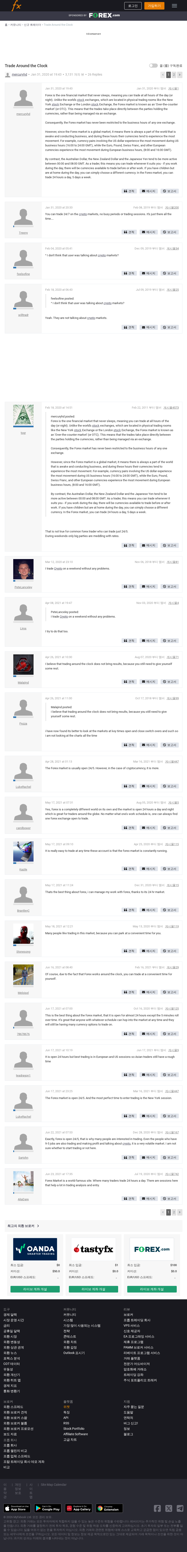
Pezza (23, 723)
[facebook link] (157, 1508)
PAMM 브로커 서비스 (138, 1347)
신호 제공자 (132, 1331)
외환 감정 (70, 1347)
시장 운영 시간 (13, 1320)
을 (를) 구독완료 (171, 65)
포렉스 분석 (11, 1358)
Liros (23, 628)
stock (80, 100)
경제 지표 (10, 1385)
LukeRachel (23, 787)
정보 (127, 1428)
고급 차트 (70, 1439)
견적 (131, 191)
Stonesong (23, 951)
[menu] (174, 5)
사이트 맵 (31, 1491)
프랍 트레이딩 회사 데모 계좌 (23, 1461)
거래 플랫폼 (132, 1358)
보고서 (171, 191)
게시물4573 (171, 407)
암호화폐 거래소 (135, 1369)
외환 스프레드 (13, 1407)
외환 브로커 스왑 (15, 1418)
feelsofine (23, 274)
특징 (66, 1412)
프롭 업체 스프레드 (16, 1456)
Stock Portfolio (73, 1428)
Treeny (23, 232)
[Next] (179, 75)
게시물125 (172, 1008)
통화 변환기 (11, 1391)
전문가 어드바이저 (137, 1364)
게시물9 (173, 1050)
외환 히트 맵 (12, 1380)
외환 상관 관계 (13, 1347)
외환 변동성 (11, 1342)
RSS (66, 1423)
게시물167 (172, 1132)
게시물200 (172, 207)
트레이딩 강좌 (133, 1374)
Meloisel (23, 993)
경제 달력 (10, 1314)
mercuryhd (19, 74)
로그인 (133, 6)
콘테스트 (69, 1336)
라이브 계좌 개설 (35, 1289)
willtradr (23, 315)
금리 (6, 1325)
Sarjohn (23, 1157)
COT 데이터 (11, 1364)
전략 (66, 1331)
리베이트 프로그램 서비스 (142, 1353)
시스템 (68, 1320)
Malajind (23, 682)
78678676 (23, 1034)
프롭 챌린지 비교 (15, 1451)
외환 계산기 (11, 1374)
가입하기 (154, 6)
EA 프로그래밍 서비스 (139, 1336)
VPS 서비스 (132, 1325)
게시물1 (173, 88)
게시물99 (173, 698)
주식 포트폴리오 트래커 (140, 1380)
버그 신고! (131, 1423)
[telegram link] (180, 1508)
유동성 (8, 1369)
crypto (83, 214)
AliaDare (23, 1199)
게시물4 (173, 603)
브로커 (128, 1314)
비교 (6, 1467)
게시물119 (172, 926)
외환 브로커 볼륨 (15, 1423)
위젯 (66, 1407)
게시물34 (173, 248)
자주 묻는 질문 (134, 1407)
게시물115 (172, 844)
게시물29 (173, 967)
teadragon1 (23, 1075)
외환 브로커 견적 (15, 1412)
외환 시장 (10, 1336)
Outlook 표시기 (74, 1353)
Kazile (23, 869)
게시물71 (173, 657)
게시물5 (173, 802)
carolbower (23, 828)
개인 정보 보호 (18, 1489)
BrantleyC (23, 910)
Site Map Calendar (54, 1484)
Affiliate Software (75, 1434)
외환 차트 (70, 1342)
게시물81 (173, 562)
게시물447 (172, 761)
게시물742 (172, 1174)
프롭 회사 (10, 1445)
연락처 (128, 1418)
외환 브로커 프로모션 (18, 1428)
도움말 (128, 1412)
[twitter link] (168, 1508)
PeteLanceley (23, 587)
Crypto (58, 568)
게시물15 (173, 885)
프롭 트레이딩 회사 (137, 1320)
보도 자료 (10, 1434)
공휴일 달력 (11, 1331)
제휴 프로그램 (133, 1342)
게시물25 (173, 289)
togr (23, 433)
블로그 (128, 1434)
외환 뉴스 (10, 1353)
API (65, 1418)
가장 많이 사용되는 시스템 (82, 1325)
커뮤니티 (69, 1314)
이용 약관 (5, 1491)
